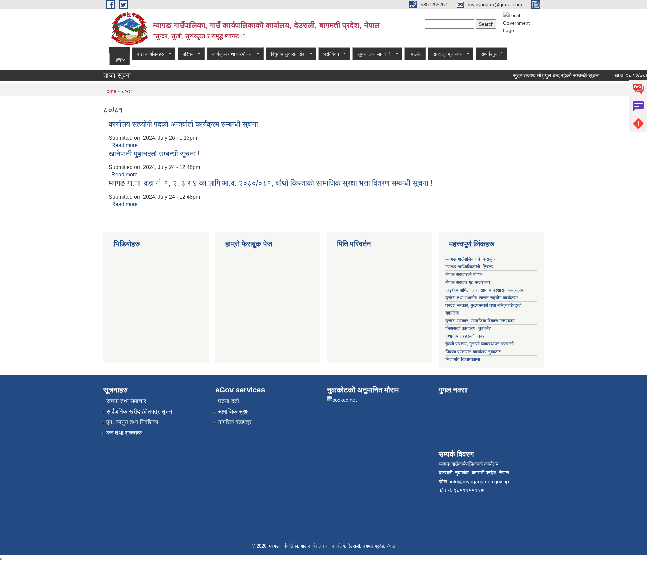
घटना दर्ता (228, 401)
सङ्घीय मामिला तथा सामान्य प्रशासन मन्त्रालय (484, 290)
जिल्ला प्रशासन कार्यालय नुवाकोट (473, 351)
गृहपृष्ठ (119, 59)
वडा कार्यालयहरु (148, 54)
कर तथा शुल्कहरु (124, 433)
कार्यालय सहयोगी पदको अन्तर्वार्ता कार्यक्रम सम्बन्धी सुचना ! (185, 124)
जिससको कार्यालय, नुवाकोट (468, 328)
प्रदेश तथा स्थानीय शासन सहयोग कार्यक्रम (481, 297)
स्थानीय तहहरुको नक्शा (465, 336)
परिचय (186, 54)
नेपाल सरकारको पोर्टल (464, 274)
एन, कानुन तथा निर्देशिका (132, 422)
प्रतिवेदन (328, 54)
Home (109, 91)
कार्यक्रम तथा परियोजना (229, 54)
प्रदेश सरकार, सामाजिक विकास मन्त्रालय (480, 320)
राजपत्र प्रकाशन (445, 54)
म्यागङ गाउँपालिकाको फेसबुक (470, 259)
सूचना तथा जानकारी (371, 54)
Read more (124, 145)
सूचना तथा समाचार (126, 401)
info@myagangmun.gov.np (479, 481)
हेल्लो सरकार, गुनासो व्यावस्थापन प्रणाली (479, 343)
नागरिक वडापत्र (234, 422)
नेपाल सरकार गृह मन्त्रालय (467, 282)
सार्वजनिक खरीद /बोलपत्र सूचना (140, 411)
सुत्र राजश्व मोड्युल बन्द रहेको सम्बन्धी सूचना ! (552, 75)
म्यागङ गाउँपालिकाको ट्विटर (470, 266)
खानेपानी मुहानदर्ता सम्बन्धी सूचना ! (154, 154)
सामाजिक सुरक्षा (234, 411)
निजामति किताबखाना (462, 359)
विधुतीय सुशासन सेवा (285, 54)
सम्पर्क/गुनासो (491, 54)
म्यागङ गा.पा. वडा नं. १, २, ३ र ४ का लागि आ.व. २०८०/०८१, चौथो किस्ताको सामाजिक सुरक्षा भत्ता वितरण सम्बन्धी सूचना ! (270, 183)
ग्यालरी (415, 54)
